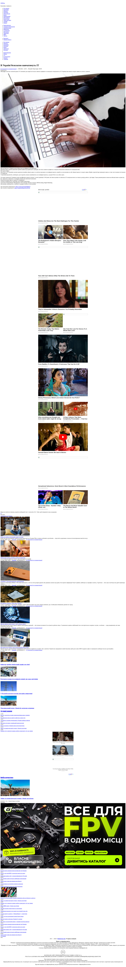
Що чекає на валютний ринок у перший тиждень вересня (15, 921)
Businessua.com (61, 938)
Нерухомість (7, 17)
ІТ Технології (7, 56)
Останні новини (6, 711)
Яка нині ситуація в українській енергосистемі (12, 723)
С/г (4, 55)
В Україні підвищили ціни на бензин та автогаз (18, 898)
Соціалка (6, 59)
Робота (5, 54)
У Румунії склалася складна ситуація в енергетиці (16, 693)
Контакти (6, 38)
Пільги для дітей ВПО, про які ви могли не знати (13, 873)
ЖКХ (5, 34)
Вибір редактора (7, 778)
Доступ (5, 35)
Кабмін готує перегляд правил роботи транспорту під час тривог (17, 731)
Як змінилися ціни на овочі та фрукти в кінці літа (13, 717)
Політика (6, 12)
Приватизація (7, 16)
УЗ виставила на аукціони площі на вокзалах (12, 883)
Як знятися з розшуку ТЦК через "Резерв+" (11, 603)
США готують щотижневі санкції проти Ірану (12, 916)
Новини (6, 58)
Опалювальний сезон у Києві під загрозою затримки (17, 708)
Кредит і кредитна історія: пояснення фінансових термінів (15, 715)
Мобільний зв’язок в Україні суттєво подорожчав (13, 557)
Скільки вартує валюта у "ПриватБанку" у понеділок (14, 913)
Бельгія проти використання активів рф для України (14, 870)
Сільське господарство (9, 26)
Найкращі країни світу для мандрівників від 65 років (14, 876)
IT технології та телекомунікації (8, 68)
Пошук (5, 22)
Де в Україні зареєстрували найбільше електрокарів (13, 878)
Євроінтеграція (7, 28)
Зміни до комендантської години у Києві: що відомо (14, 728)
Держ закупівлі (7, 20)
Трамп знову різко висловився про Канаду (11, 881)
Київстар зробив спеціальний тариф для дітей (12, 537)
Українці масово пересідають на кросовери (11, 908)
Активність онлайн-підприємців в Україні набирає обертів (15, 720)
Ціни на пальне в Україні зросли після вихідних (12, 725)
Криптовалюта (7, 25)
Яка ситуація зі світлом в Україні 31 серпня (11, 919)
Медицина (6, 32)
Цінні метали (7, 13)
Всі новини (6, 8)
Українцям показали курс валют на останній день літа (14, 911)
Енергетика (6, 19)
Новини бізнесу (7, 39)
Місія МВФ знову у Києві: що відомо (10, 906)
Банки (5, 15)
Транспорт (6, 33)
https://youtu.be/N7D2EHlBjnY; (23, 186)
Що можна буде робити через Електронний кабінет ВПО (15, 647)
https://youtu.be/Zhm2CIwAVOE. (22, 188)
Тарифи (5, 21)
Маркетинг (6, 29)
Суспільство (7, 30)
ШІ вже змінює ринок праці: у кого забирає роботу (13, 624)
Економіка (6, 9)
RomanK (14, 539)
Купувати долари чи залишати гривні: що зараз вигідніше (19, 679)
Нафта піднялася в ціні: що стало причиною (11, 886)
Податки (6, 50)
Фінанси (6, 11)
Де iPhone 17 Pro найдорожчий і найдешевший (12, 581)
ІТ (1, 513)
